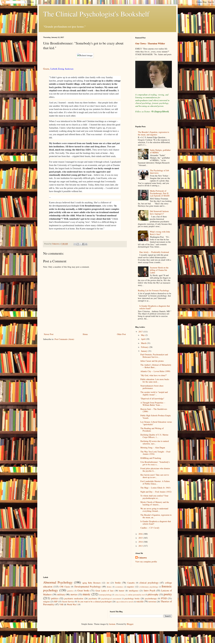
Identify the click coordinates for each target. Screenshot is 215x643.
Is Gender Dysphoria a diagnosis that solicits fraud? (154, 307)
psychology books (132, 598)
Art (107, 582)
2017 (141, 331)
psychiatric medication (73, 598)
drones (109, 587)
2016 (141, 533)
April (143, 339)
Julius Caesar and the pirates (152, 360)
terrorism (152, 601)
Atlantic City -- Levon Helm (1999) (155, 371)
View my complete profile (146, 561)
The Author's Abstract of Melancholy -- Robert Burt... (155, 366)
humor (121, 590)
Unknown (142, 557)
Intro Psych (149, 590)
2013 (141, 545)
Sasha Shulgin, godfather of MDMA (160, 151)
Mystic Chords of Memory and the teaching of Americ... (154, 503)
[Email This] (75, 244)
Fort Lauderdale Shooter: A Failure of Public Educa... (155, 482)
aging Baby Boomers (91, 582)
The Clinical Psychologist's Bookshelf (96, 13)
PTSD (164, 598)
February (145, 347)
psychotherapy (151, 598)
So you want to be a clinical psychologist (94, 601)
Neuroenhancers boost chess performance (151, 387)
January (144, 351)
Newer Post (48, 334)
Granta (46, 68)
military (61, 594)
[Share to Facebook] (83, 244)
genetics (70, 590)
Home (85, 334)
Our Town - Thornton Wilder (150, 43)
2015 (141, 537)
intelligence (133, 590)
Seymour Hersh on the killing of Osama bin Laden (159, 270)
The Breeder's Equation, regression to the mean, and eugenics (153, 133)
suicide (139, 601)
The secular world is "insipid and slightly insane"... (154, 393)
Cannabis (131, 582)
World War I (72, 604)
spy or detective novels (124, 601)
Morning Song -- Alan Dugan (152, 447)
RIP (55, 601)
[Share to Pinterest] (86, 244)
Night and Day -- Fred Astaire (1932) (156, 491)
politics (55, 598)
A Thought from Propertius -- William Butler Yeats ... (152, 403)
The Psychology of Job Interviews (159, 171)
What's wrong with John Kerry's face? (160, 233)
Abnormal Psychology (58, 582)
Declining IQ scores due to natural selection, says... (154, 442)
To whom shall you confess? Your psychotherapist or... (154, 496)
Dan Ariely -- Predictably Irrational (154, 252)
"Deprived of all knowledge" (152, 398)
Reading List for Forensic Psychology (153, 290)
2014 (141, 541)
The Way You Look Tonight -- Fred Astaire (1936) (155, 452)
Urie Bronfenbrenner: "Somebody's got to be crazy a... (155, 463)
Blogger (130, 624)
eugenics (130, 586)
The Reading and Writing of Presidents (152, 429)
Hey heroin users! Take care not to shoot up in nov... (154, 476)
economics (119, 587)
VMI (61, 604)
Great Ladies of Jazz (104, 590)
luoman (112, 624)
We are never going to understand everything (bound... (154, 509)
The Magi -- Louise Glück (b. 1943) (155, 487)
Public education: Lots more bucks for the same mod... (154, 380)
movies (73, 594)
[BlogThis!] (77, 244)
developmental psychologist (65, 205)
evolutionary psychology (148, 587)
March (144, 343)
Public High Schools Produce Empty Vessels (155, 416)
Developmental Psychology (87, 586)
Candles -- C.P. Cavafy (149, 527)
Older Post (121, 334)
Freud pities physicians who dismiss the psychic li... (155, 469)
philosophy (153, 594)
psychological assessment (111, 598)
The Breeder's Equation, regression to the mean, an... (156, 516)
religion (46, 601)
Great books (83, 590)
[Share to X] (80, 244)
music (86, 594)
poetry (168, 594)
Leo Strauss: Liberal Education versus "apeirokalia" (156, 423)
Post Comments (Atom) (64, 339)
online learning (120, 595)
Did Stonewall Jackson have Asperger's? (159, 212)
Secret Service (68, 601)
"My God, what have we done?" (153, 375)
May (143, 335)
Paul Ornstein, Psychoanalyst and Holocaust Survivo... (154, 355)
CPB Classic (65, 586)
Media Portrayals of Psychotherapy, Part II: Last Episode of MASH (159, 193)
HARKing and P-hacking (150, 458)
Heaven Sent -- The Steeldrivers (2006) (153, 410)
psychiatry (93, 598)
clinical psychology (149, 582)
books (118, 582)
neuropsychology (105, 594)
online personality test (136, 594)
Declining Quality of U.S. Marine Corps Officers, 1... (154, 436)
